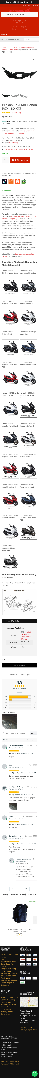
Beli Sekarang (20, 160)
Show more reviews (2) (20, 889)
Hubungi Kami (6, 1002)
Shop (10, 47)
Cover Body (13, 50)
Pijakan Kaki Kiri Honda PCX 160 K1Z (24, 753)
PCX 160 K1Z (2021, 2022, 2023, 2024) (19, 149)
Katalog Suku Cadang (9, 973)
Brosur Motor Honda (8, 962)
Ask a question (19, 665)
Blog (2, 959)
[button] (3, 34)
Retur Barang (6, 1009)
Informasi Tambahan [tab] (12, 621)
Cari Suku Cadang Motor (9, 39)
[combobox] (19, 14)
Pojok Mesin (5, 978)
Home (4, 47)
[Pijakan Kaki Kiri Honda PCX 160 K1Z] (10, 753)
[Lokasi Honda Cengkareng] (29, 1006)
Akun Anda (26, 5)
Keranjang (35, 5)
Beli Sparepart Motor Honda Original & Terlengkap (9, 982)
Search (33, 733)
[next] (35, 920)
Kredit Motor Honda (8, 976)
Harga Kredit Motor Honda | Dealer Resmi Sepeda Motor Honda (19, 10)
